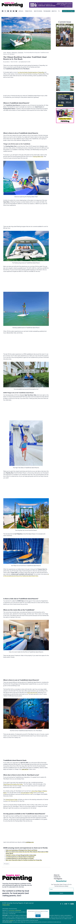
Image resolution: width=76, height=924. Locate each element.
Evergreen (6, 863)
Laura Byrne (7, 61)
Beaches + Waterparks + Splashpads (15, 52)
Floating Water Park (38, 156)
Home (4, 52)
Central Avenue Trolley (11, 799)
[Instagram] (8, 11)
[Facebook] (2, 11)
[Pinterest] (11, 11)
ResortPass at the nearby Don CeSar (13, 784)
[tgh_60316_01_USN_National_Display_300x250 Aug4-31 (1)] (65, 99)
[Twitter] (5, 11)
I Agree (38, 915)
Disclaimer (11, 920)
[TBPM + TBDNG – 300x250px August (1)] (65, 83)
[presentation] (65, 35)
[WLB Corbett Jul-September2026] (50, 5)
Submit (61, 893)
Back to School (38, 11)
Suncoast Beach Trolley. (27, 792)
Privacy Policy (6, 904)
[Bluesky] (16, 11)
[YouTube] (13, 11)
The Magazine (46, 11)
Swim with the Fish (32, 692)
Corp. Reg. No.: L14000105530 (15, 910)
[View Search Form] (59, 11)
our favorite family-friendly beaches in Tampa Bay (31, 72)
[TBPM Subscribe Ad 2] (65, 115)
